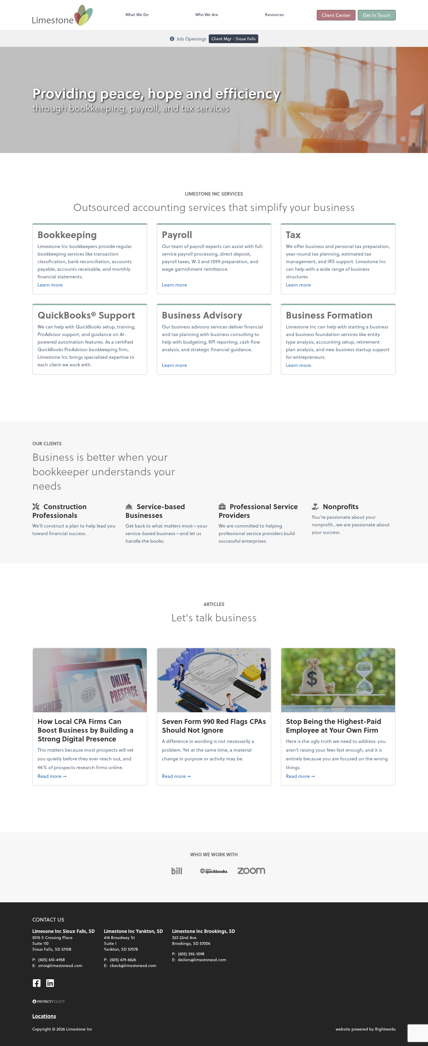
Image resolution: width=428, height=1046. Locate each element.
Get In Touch (377, 15)
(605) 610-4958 (51, 960)
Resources (274, 14)
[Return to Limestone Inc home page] (62, 15)
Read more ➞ (90, 775)
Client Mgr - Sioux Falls (233, 39)
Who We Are (206, 14)
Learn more (72, 284)
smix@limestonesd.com (60, 965)
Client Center (336, 15)
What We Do (136, 14)
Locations (44, 1016)
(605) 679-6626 (123, 960)
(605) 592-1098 (191, 954)
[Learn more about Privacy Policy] (48, 1002)
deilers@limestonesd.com (202, 960)
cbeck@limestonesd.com (133, 965)
